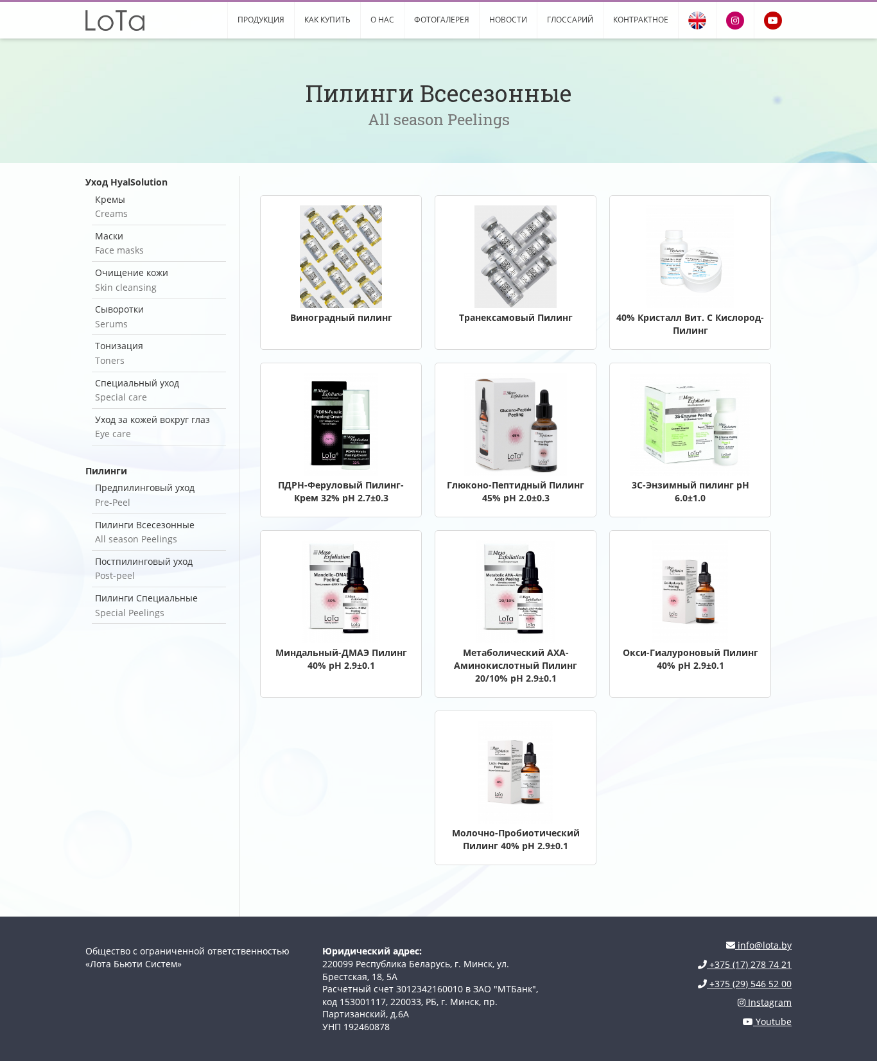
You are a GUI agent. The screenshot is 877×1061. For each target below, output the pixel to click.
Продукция (261, 19)
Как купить (327, 19)
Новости (508, 19)
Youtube (772, 1021)
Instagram (768, 1002)
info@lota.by (763, 945)
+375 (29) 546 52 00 (749, 984)
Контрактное (640, 19)
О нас (382, 19)
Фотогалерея (441, 19)
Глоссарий (570, 19)
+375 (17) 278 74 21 (749, 964)
